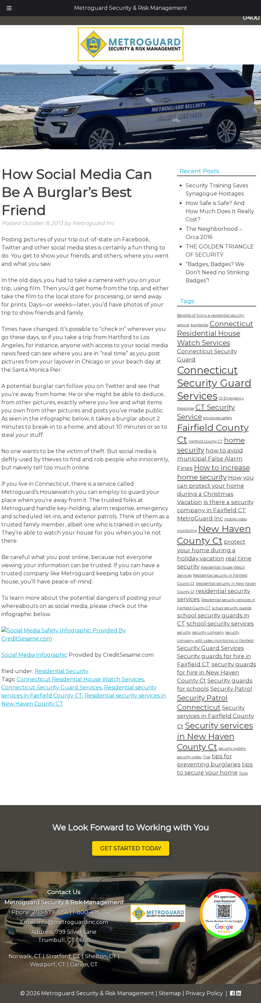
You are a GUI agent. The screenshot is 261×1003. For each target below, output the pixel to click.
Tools (243, 773)
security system (232, 748)
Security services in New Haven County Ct (215, 736)
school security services (220, 623)
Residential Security (61, 671)
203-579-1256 (50, 912)
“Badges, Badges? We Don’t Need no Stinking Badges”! (217, 272)
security (184, 632)
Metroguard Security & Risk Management (130, 8)
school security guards (231, 608)
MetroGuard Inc (200, 518)
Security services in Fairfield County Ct (215, 717)
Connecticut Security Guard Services (51, 687)
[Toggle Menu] (9, 8)
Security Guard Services (210, 648)
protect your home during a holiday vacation (211, 550)
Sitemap (170, 993)
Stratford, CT (63, 956)
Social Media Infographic (34, 655)
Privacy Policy (204, 993)
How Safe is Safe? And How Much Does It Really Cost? (220, 211)
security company (208, 632)
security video (189, 757)
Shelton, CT (101, 956)
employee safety (217, 418)
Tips (206, 757)
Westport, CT (48, 964)
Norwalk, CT (24, 956)
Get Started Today (130, 848)
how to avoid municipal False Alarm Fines (210, 459)
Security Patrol (231, 688)
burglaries (199, 325)
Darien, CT (84, 964)
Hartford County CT (206, 441)
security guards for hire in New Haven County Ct (216, 672)
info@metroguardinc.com (72, 922)
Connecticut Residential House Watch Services (80, 679)
